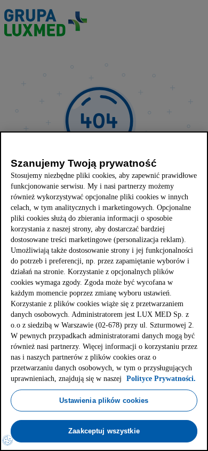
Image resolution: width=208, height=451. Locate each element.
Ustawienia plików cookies (103, 400)
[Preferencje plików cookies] (7, 440)
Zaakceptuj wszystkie (104, 431)
